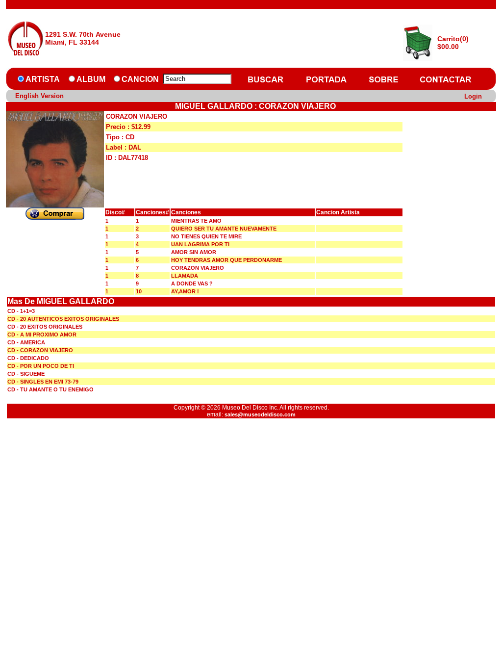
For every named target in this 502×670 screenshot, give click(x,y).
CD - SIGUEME (26, 374)
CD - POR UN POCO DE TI (40, 366)
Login (473, 96)
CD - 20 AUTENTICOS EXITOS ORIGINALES (63, 319)
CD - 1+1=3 (21, 311)
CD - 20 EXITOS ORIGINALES (44, 327)
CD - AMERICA (26, 342)
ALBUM (90, 79)
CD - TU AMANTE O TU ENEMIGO (50, 389)
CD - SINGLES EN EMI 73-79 (42, 382)
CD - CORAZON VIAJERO (40, 350)
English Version (39, 96)
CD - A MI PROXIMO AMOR (41, 334)
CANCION (140, 79)
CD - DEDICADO (28, 358)
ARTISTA (42, 79)
